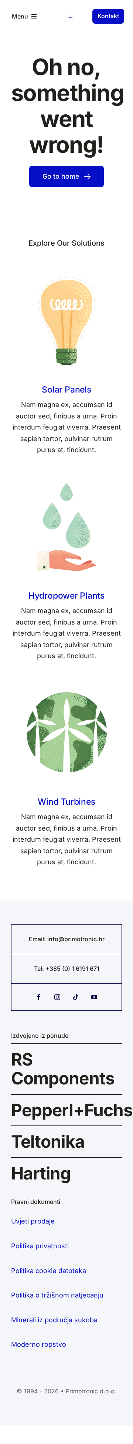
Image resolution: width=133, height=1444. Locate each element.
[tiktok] (75, 997)
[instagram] (57, 997)
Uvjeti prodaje (33, 1221)
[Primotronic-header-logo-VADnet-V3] (66, 16)
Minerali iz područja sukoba (54, 1320)
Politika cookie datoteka (48, 1271)
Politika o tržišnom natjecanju (57, 1295)
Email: (38, 939)
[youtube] (94, 997)
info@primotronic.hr (76, 939)
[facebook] (38, 997)
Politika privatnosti (40, 1246)
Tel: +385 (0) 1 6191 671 (66, 968)
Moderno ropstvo (38, 1344)
